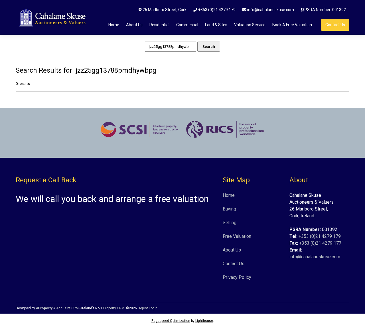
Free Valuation (237, 236)
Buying (229, 209)
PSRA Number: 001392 (325, 9)
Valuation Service (249, 25)
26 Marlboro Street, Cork (164, 9)
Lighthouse (204, 321)
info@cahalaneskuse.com (270, 9)
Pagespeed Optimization (170, 321)
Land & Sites (216, 25)
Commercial (187, 25)
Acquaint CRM (67, 308)
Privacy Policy (237, 277)
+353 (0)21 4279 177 (320, 243)
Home (113, 25)
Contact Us (335, 25)
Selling (229, 222)
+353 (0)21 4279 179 (216, 9)
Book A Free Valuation (292, 25)
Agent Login (148, 308)
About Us (134, 25)
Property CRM (113, 308)
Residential (159, 25)
